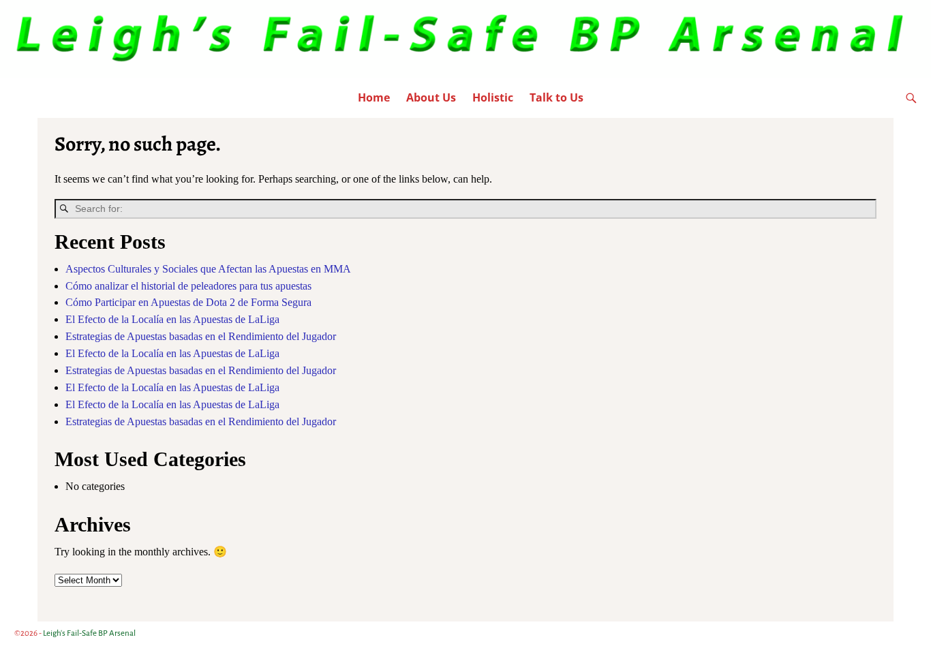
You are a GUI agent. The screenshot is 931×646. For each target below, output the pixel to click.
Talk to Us (556, 97)
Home (374, 97)
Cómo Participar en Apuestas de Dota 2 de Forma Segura (188, 302)
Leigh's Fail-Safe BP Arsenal (89, 633)
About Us (431, 97)
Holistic (492, 97)
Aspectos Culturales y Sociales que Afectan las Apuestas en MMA (208, 269)
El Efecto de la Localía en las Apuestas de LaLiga (172, 319)
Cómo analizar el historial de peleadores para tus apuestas (188, 286)
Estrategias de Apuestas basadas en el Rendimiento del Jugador (200, 336)
